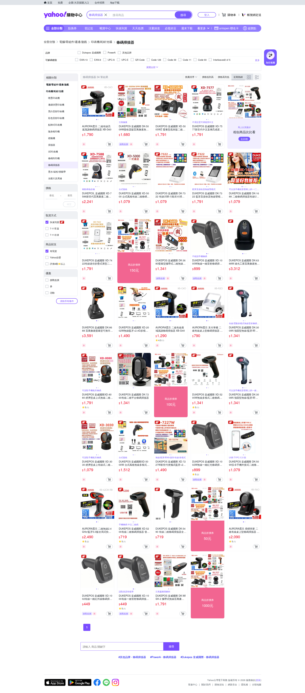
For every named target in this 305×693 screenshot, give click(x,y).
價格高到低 (223, 77)
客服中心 (192, 684)
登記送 (89, 28)
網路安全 (232, 684)
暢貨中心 (105, 28)
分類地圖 (256, 684)
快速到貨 (121, 28)
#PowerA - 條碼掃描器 (163, 657)
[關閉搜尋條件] (106, 15)
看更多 (201, 28)
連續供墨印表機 (56, 104)
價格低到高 (208, 77)
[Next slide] (112, 101)
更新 (258, 680)
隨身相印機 (54, 131)
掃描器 (51, 144)
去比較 (244, 139)
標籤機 (51, 138)
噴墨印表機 (54, 98)
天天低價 (137, 28)
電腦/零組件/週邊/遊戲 (57, 84)
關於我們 (206, 684)
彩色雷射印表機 (56, 118)
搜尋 (171, 646)
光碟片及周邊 (55, 178)
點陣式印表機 (55, 124)
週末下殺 (187, 28)
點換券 (72, 28)
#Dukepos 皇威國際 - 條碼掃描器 (200, 657)
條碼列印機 (54, 158)
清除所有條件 (67, 301)
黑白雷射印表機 (56, 111)
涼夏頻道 (154, 28)
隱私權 (244, 684)
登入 (207, 15)
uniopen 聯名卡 (229, 28)
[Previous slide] (83, 101)
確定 (69, 204)
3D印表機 (53, 151)
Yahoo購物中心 (63, 15)
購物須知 (219, 684)
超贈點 (252, 28)
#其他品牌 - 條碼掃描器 (132, 657)
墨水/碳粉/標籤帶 (57, 171)
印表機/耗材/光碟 (55, 91)
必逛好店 (170, 28)
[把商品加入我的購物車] (109, 144)
